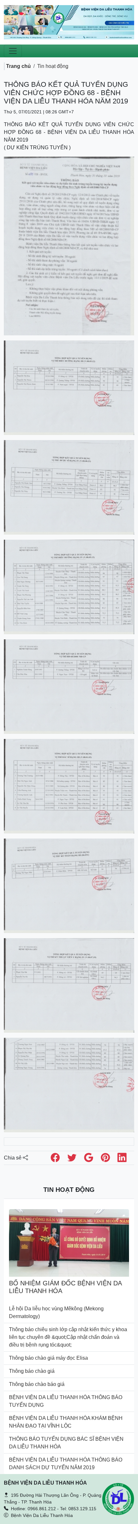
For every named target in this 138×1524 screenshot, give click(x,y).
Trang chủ (18, 66)
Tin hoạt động (52, 66)
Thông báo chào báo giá (37, 1384)
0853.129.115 (82, 1508)
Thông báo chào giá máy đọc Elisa (48, 1358)
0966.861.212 (42, 1508)
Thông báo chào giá (32, 1371)
